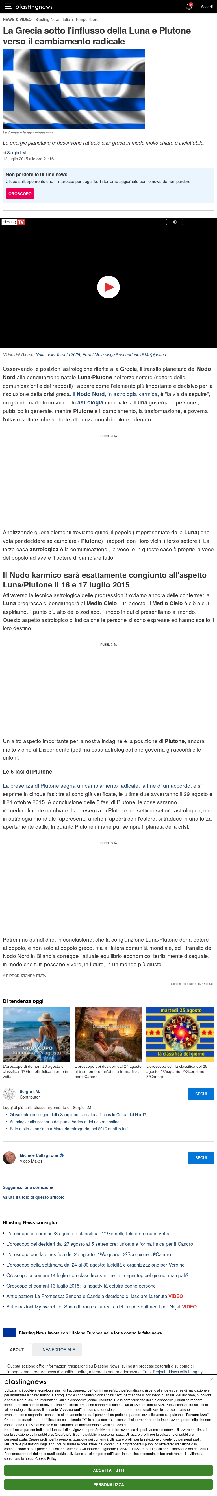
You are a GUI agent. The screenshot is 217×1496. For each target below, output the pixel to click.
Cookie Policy (45, 1458)
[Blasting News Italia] (34, 6)
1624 (119, 1394)
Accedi (207, 6)
